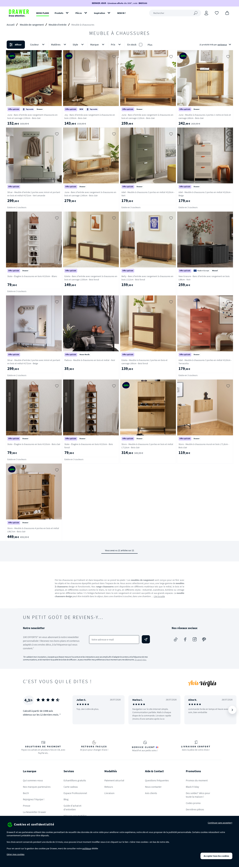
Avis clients (151, 793)
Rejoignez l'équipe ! (33, 799)
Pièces (78, 13)
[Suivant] (232, 710)
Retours (108, 786)
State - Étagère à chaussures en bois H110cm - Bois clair (33, 444)
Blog (66, 799)
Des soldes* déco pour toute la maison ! (198, 794)
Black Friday (192, 786)
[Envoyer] (146, 639)
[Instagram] (195, 639)
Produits (59, 13)
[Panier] (227, 12)
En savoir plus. (140, 659)
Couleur (34, 44)
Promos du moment (197, 780)
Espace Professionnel (75, 793)
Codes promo (193, 803)
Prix (113, 44)
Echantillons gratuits (75, 780)
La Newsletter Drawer (34, 812)
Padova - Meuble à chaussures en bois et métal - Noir (89, 360)
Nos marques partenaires (37, 786)
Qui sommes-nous (33, 780)
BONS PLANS (42, 13)
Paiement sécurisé (114, 780)
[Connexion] (206, 13)
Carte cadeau (71, 786)
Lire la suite (159, 596)
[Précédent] (79, 710)
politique (86, 848)
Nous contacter (153, 786)
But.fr (26, 793)
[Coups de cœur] (217, 12)
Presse (26, 805)
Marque (94, 44)
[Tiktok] (176, 639)
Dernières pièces (195, 809)
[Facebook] (185, 639)
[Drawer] (19, 13)
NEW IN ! (121, 13)
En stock (131, 44)
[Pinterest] (204, 639)
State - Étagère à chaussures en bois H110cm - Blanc (32, 276)
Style (75, 44)
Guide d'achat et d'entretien (72, 807)
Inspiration (99, 13)
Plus (150, 44)
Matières (55, 44)
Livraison (109, 793)
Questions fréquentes (157, 780)
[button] (119, 44)
